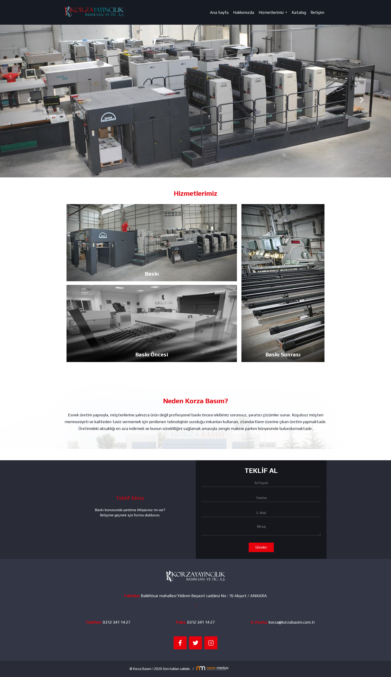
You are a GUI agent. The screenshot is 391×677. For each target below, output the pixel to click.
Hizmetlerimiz (274, 13)
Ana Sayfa (219, 12)
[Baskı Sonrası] (282, 283)
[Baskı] (152, 242)
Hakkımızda (243, 12)
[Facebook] (180, 642)
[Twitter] (195, 642)
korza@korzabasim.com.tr (292, 622)
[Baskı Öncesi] (152, 323)
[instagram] (210, 642)
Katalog (299, 12)
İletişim (317, 12)
